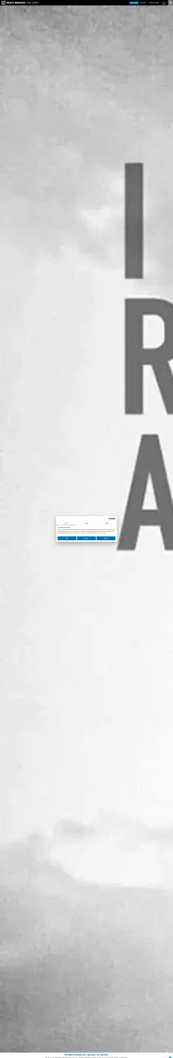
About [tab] (106, 523)
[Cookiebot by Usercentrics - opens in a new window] (109, 519)
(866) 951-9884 (154, 2)
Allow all (106, 538)
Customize (85, 538)
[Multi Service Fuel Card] (20, 2)
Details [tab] (86, 523)
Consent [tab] (66, 523)
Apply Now (134, 3)
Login (170, 4)
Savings (143, 2)
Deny (67, 538)
